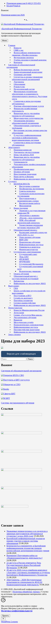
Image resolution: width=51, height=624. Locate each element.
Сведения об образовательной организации (21, 66)
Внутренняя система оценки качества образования (29, 131)
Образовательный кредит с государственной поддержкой (25, 277)
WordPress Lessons (9, 621)
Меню (4, 41)
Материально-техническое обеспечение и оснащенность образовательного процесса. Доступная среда (29, 95)
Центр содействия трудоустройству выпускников (29, 292)
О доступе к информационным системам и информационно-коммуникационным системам (26, 137)
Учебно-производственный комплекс (30, 60)
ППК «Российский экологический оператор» (28, 221)
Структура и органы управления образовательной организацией (27, 78)
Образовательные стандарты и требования (26, 126)
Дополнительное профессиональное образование (29, 165)
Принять (5, 616)
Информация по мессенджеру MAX (30, 179)
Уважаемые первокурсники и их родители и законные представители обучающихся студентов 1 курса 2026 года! (27, 533)
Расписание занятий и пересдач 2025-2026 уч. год (32, 233)
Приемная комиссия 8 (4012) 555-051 (24, 3)
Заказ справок (14, 334)
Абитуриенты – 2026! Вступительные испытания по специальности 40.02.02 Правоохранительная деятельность (24, 582)
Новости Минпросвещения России (29, 310)
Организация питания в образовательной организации (25, 122)
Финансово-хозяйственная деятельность (24, 109)
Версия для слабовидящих (21, 354)
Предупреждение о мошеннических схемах (28, 199)
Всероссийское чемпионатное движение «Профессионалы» (26, 54)
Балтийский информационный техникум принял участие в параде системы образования (26, 540)
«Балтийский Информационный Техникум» (21, 29)
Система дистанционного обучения (17, 403)
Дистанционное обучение (25, 317)
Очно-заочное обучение (30, 237)
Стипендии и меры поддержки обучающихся (26, 102)
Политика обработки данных (26, 592)
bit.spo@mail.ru (13, 6)
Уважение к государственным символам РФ (31, 211)
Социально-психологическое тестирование (30, 194)
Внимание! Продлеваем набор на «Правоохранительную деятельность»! (24, 556)
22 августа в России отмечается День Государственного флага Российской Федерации (24, 565)
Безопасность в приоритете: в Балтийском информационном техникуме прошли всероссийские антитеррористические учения (28, 548)
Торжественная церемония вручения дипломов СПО (30, 226)
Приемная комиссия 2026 (13, 15)
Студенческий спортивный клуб (30, 267)
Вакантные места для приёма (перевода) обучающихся (26, 114)
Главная (11, 45)
